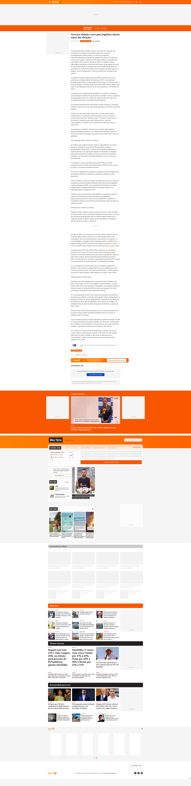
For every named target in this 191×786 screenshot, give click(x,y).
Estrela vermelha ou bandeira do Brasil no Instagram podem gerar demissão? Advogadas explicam (63, 718)
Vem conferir (58, 475)
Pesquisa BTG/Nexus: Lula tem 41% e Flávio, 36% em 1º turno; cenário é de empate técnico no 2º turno (107, 706)
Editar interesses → (137, 447)
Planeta (105, 621)
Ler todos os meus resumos (111, 462)
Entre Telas (106, 631)
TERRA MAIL (115, 2)
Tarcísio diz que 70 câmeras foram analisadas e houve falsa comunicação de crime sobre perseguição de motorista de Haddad (111, 718)
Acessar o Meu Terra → (70, 440)
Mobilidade (82, 631)
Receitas (57, 621)
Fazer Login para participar (95, 374)
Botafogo (81, 610)
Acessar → (67, 482)
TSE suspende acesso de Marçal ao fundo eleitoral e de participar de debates (83, 706)
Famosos (57, 631)
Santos (57, 610)
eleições (111, 246)
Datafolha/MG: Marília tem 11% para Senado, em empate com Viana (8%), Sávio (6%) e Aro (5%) (59, 675)
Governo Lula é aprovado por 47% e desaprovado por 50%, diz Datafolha (107, 665)
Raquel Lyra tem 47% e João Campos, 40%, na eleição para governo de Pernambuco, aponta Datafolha (59, 657)
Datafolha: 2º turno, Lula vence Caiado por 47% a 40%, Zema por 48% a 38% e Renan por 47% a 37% (83, 657)
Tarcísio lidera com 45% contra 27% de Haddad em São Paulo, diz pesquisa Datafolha (83, 675)
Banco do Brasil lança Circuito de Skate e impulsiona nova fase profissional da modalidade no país (87, 718)
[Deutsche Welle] (74, 345)
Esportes (83, 714)
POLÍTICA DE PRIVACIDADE (109, 773)
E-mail (136, 2)
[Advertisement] (131, 676)
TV (104, 610)
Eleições (77, 355)
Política (50, 647)
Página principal (56, 2)
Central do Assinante (126, 2)
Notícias (84, 355)
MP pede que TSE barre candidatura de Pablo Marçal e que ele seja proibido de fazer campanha (58, 706)
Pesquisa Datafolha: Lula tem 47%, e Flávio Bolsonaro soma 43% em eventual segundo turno (107, 675)
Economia (81, 621)
